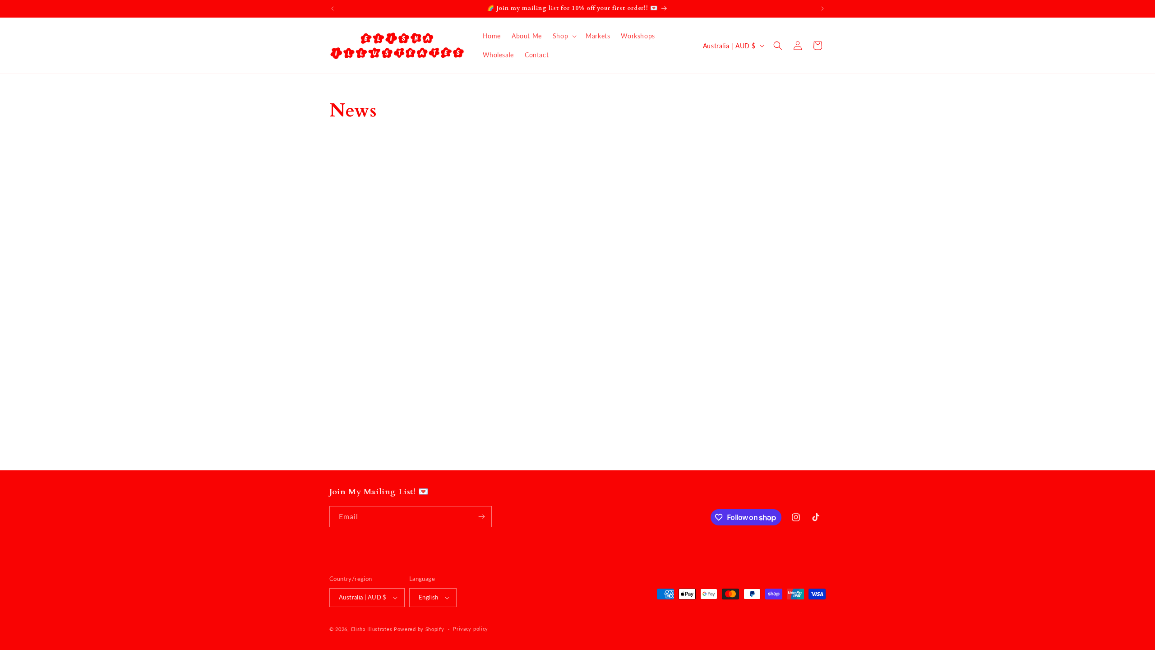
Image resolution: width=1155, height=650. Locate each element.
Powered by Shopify (419, 629)
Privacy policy (470, 628)
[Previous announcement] (332, 8)
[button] (563, 36)
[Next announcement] (822, 8)
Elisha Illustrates (372, 629)
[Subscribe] (481, 516)
